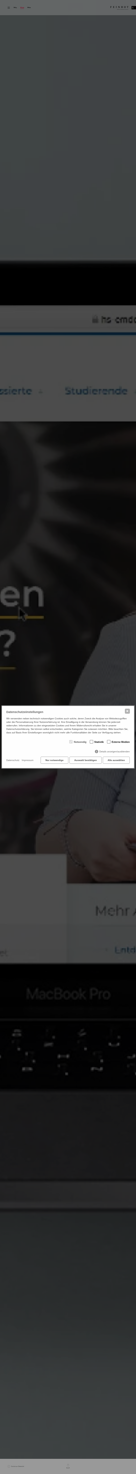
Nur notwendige (54, 760)
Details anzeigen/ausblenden (114, 751)
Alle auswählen (116, 760)
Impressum (28, 760)
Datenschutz (12, 760)
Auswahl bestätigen (85, 760)
